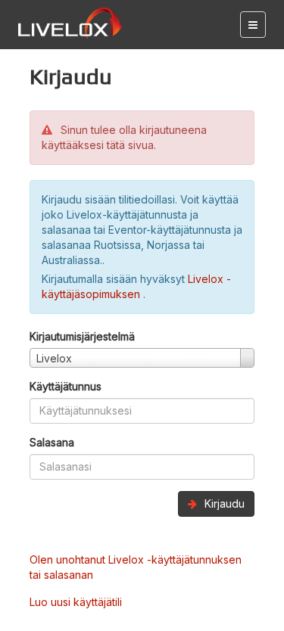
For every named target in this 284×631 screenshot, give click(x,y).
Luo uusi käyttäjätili (76, 601)
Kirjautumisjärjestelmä (82, 336)
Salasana (52, 442)
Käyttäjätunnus (65, 386)
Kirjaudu (223, 503)
